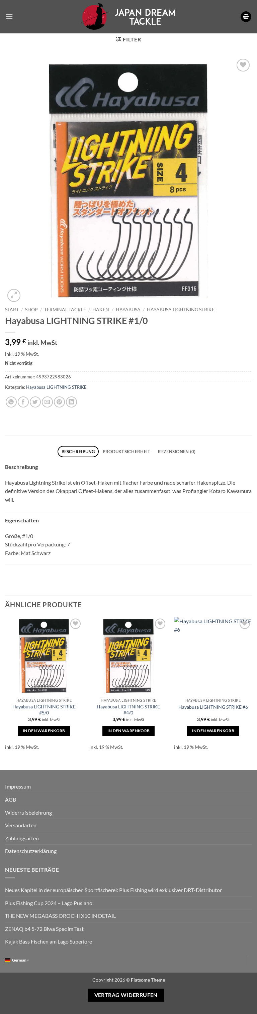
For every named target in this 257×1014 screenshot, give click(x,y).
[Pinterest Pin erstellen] (59, 401)
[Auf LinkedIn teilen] (71, 401)
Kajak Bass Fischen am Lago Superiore (48, 941)
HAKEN (100, 309)
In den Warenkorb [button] (44, 730)
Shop (31, 309)
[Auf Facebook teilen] (23, 401)
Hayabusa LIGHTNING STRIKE (181, 309)
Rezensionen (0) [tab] (176, 451)
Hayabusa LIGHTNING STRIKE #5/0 (44, 710)
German (19, 960)
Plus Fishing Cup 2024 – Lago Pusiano (48, 903)
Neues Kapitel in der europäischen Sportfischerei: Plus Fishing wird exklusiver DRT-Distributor (113, 890)
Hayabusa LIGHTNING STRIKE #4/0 (128, 710)
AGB (10, 799)
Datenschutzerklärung (31, 851)
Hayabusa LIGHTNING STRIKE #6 (213, 707)
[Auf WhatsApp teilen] (11, 401)
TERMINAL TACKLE (65, 309)
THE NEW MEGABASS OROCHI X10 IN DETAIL (60, 915)
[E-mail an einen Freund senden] (47, 401)
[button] (9, 16)
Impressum (18, 786)
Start (12, 309)
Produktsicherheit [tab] (126, 451)
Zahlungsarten (22, 838)
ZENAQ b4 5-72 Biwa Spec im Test (44, 928)
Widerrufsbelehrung (28, 812)
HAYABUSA (128, 309)
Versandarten (20, 825)
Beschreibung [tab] (78, 451)
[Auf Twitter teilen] (35, 401)
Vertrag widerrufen (126, 995)
